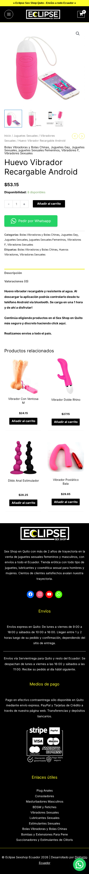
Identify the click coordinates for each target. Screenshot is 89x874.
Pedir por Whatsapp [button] (34, 221)
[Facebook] (30, 594)
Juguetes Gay (60, 147)
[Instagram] (39, 594)
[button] (78, 33)
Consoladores (44, 796)
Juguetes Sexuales (26, 135)
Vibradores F (70, 150)
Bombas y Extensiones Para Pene (44, 834)
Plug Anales (45, 790)
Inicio (7, 135)
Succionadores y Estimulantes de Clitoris (44, 840)
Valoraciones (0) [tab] (16, 281)
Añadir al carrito (49, 203)
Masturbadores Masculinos (44, 801)
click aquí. (58, 323)
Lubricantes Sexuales (44, 818)
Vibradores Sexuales (18, 153)
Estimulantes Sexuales (44, 823)
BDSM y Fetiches (44, 807)
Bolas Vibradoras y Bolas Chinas (26, 147)
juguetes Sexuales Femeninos (39, 150)
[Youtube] (49, 594)
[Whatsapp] (59, 594)
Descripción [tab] (13, 273)
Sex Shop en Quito (69, 318)
